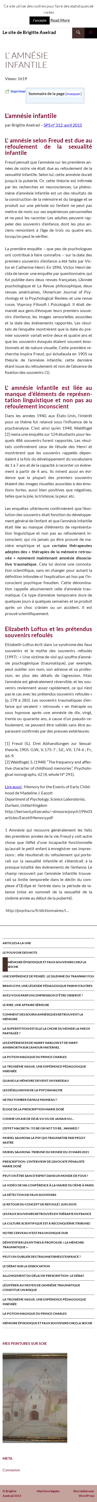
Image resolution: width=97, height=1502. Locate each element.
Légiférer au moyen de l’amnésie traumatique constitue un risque (41, 1287)
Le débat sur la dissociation (26, 1266)
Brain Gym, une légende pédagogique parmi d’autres (47, 986)
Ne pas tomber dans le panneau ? (30, 1100)
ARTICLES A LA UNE (17, 943)
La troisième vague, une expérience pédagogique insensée (44, 1068)
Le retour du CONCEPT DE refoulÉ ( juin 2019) (40, 1204)
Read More (60, 20)
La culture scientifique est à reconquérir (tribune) (46, 1223)
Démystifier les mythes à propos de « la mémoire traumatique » (43, 1244)
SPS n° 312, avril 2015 (63, 124)
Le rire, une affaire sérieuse (26, 1005)
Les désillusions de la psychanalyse (33, 1090)
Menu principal (91, 32)
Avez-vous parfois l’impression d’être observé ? (43, 995)
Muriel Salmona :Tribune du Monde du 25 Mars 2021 (46, 1152)
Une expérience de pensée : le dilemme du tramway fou (48, 976)
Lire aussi (13, 786)
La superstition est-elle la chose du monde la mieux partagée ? (46, 1031)
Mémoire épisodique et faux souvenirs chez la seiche (47, 964)
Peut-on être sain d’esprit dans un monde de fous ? (45, 1176)
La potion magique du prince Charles (34, 1057)
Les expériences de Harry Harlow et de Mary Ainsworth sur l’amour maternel (40, 1045)
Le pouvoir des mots (20, 952)
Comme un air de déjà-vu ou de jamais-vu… (38, 1119)
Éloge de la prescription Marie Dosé (33, 1109)
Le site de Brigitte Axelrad (29, 32)
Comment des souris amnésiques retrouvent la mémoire (43, 1016)
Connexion (11, 1470)
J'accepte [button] (40, 20)
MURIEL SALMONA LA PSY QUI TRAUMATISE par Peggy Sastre (44, 1140)
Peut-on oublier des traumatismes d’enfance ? (42, 1256)
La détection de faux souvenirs (29, 1195)
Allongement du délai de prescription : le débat (43, 1276)
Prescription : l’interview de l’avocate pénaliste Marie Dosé (44, 1164)
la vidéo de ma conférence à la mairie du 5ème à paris (48, 1185)
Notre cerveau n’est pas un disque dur (35, 1233)
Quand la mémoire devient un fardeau (36, 1081)
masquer (73, 93)
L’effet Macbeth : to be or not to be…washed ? (41, 1128)
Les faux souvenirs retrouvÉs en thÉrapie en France (47, 1214)
